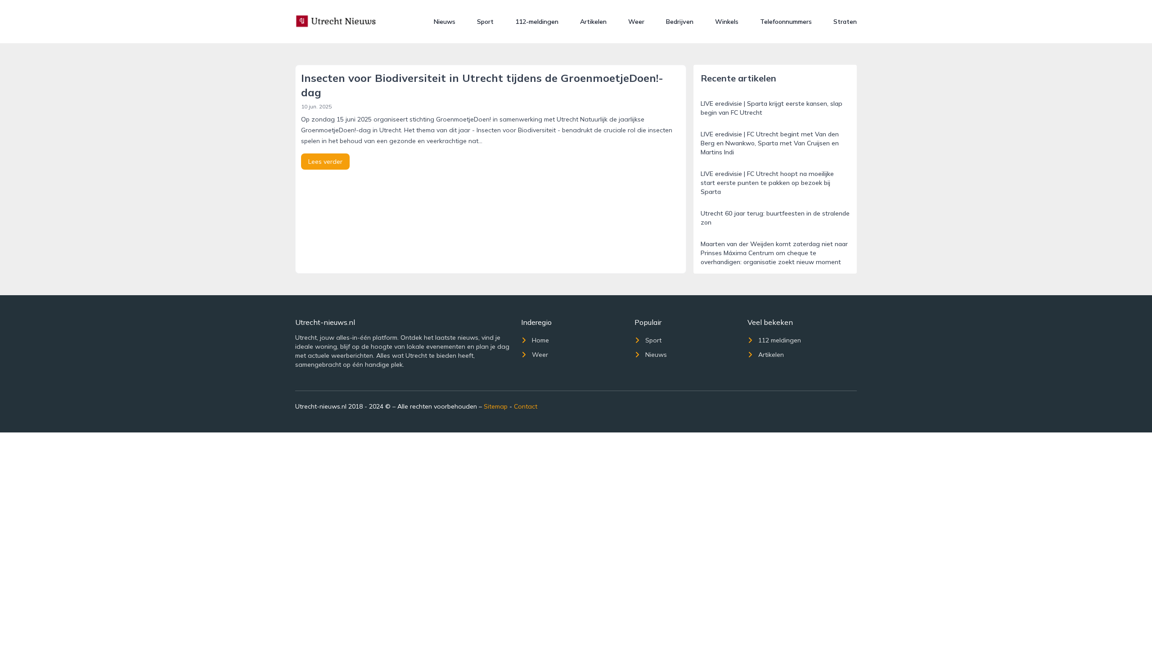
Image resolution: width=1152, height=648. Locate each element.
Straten (845, 22)
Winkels (726, 22)
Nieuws (444, 22)
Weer (636, 22)
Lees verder (325, 162)
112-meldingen (536, 22)
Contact (525, 406)
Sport (485, 22)
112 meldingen (779, 340)
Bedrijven (679, 22)
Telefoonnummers (786, 22)
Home (540, 340)
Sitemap (496, 406)
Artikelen (593, 22)
